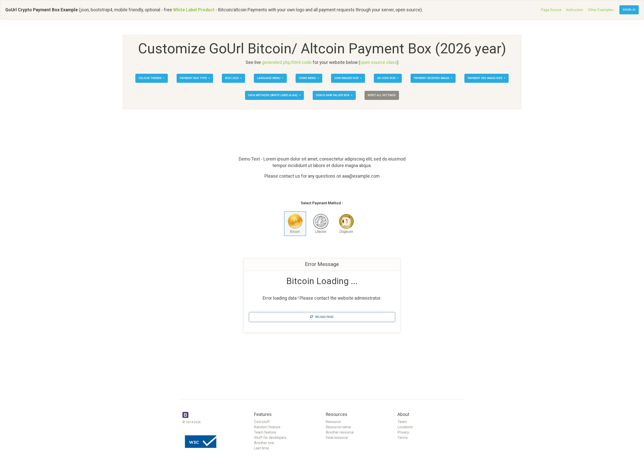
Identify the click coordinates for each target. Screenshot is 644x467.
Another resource (340, 432)
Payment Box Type (194, 78)
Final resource (337, 438)
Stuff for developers (270, 438)
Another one (264, 443)
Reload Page (323, 317)
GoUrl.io (629, 9)
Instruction (574, 10)
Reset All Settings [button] (382, 95)
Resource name (338, 427)
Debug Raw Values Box (333, 95)
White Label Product (194, 9)
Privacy (403, 432)
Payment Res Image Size (485, 78)
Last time (261, 448)
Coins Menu (308, 78)
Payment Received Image (432, 78)
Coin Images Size (346, 78)
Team (402, 422)
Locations (405, 427)
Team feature (265, 432)
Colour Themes (150, 78)
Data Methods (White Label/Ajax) (273, 95)
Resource (333, 422)
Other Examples (600, 10)
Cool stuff (262, 422)
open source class (378, 62)
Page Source (551, 10)
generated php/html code (287, 62)
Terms (402, 438)
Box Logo (232, 78)
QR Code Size (386, 78)
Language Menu (269, 78)
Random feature (267, 427)
